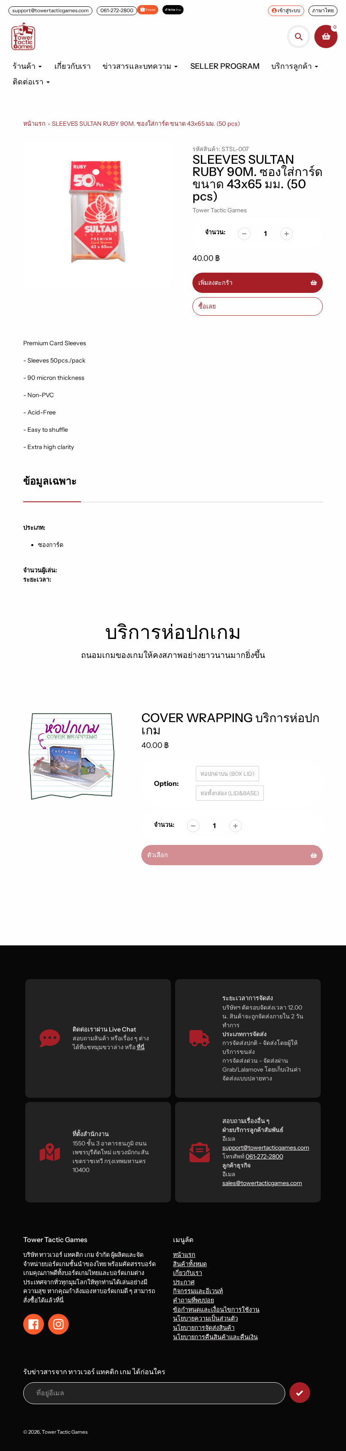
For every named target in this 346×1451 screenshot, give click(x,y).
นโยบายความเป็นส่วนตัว (205, 1318)
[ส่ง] (299, 1392)
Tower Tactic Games (219, 210)
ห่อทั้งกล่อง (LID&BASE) (229, 793)
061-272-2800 (116, 10)
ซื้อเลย (207, 306)
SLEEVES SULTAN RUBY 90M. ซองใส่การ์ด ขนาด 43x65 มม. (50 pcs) (146, 123)
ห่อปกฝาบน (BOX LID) (227, 773)
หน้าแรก (34, 123)
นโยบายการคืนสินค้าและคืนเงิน (215, 1337)
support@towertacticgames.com (50, 10)
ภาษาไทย (323, 10)
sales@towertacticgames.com (262, 1183)
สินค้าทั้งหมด (190, 1264)
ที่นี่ (141, 1047)
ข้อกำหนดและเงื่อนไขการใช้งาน (216, 1309)
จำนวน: (215, 232)
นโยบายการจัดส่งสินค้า (204, 1328)
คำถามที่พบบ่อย (193, 1300)
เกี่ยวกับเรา (187, 1273)
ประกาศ (184, 1282)
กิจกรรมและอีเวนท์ (198, 1291)
